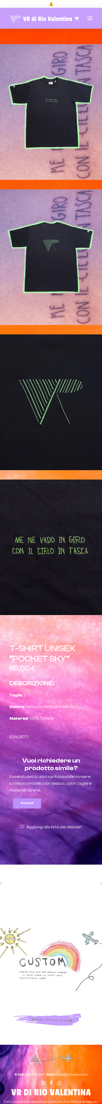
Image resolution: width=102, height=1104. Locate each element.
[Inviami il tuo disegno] (47, 1019)
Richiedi (27, 803)
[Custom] (51, 959)
